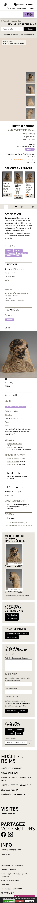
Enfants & (8, 814)
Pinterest (10, 733)
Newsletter (5, 854)
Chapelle (9, 790)
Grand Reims (18, 866)
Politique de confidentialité (10, 881)
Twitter (9, 730)
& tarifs (11, 850)
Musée (28, 14)
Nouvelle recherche (22, 24)
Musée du (16, 785)
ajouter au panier (11, 35)
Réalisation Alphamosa (8, 870)
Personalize (29, 901)
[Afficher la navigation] (5, 4)
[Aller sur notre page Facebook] (3, 834)
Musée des (12, 768)
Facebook (19, 730)
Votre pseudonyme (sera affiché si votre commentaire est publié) (17, 679)
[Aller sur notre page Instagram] (10, 834)
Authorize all (9, 901)
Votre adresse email (11, 689)
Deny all (20, 901)
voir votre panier (29, 35)
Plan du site (5, 885)
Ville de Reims (5, 866)
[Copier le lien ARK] (29, 743)
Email (19, 733)
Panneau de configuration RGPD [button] (11, 889)
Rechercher (29, 29)
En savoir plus (31, 8)
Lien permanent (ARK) (11, 738)
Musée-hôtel (13, 794)
